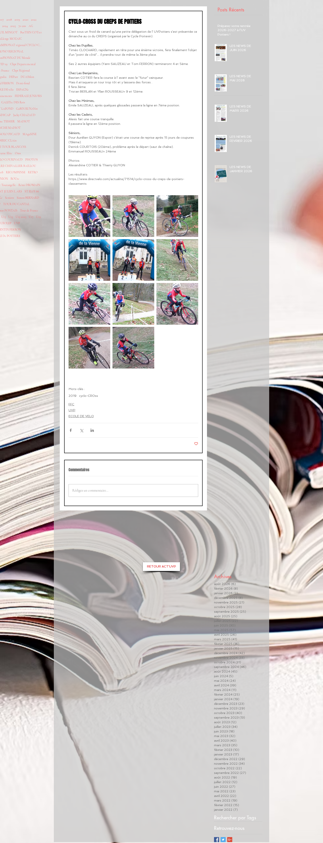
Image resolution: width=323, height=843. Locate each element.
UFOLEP (5, 223)
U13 (3, 217)
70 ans (22, 26)
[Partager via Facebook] (71, 430)
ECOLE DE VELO (81, 416)
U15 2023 (21, 217)
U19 (38, 217)
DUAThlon (27, 77)
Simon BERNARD (28, 198)
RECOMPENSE (15, 172)
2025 (13, 26)
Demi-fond (23, 83)
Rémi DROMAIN (29, 185)
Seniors (9, 198)
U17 (31, 217)
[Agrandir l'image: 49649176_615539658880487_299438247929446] (133, 260)
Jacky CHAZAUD (24, 115)
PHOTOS (31, 159)
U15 (10, 217)
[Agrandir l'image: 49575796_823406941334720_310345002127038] (133, 304)
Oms (18, 153)
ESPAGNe (22, 89)
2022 (33, 19)
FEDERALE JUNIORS (28, 96)
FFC (71, 404)
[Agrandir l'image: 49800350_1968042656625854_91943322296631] (133, 216)
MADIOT (23, 121)
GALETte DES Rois (13, 102)
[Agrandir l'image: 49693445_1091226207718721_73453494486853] (89, 304)
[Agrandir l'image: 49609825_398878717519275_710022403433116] (89, 348)
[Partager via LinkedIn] (92, 430)
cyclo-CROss (88, 395)
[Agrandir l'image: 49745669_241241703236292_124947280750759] (177, 260)
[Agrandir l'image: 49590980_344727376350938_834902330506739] (133, 348)
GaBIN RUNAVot (27, 109)
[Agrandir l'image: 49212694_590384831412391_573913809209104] (177, 304)
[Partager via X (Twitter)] (81, 430)
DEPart (13, 77)
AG (31, 26)
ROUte (15, 179)
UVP (17, 223)
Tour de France (29, 210)
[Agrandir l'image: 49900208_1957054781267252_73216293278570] (89, 216)
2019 (17, 19)
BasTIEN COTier (31, 32)
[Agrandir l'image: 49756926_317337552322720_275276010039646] (89, 260)
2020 (25, 19)
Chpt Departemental (23, 64)
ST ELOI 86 (32, 191)
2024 (5, 26)
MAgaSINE (29, 134)
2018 (9, 19)
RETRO (33, 172)
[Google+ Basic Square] (229, 839)
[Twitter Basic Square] (223, 839)
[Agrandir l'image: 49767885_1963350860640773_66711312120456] (177, 216)
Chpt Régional (21, 70)
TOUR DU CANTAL (16, 204)
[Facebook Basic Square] (216, 839)
